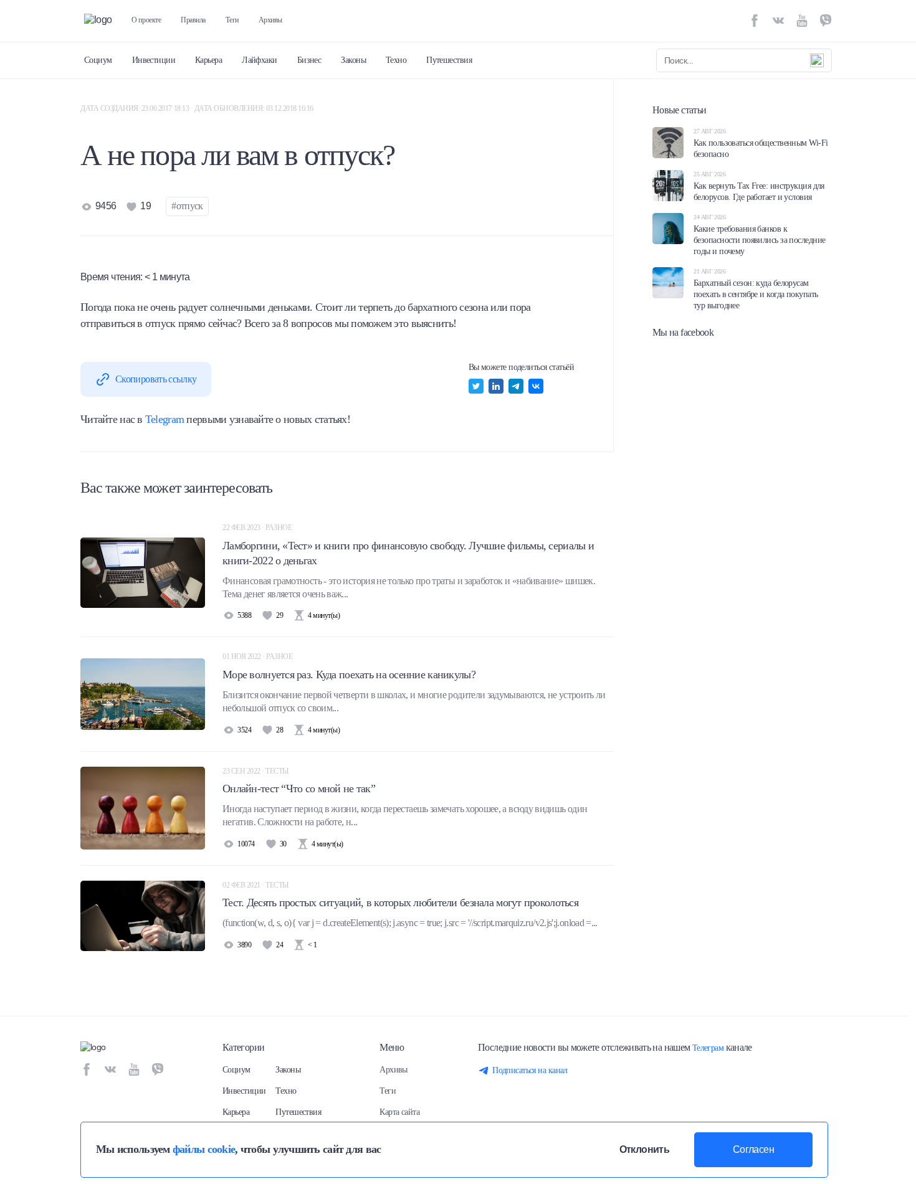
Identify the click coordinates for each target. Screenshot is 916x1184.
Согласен (753, 1149)
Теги (232, 20)
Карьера (208, 60)
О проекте (146, 20)
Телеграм (708, 1048)
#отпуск (187, 206)
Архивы (270, 20)
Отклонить (644, 1149)
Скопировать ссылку (155, 379)
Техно (396, 60)
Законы (353, 60)
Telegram (164, 419)
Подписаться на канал (530, 1070)
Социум (98, 60)
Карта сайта (399, 1112)
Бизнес (309, 60)
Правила (193, 20)
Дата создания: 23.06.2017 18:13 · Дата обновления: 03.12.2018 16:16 (196, 108)
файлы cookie (204, 1149)
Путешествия (449, 60)
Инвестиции (153, 60)
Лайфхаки (259, 60)
